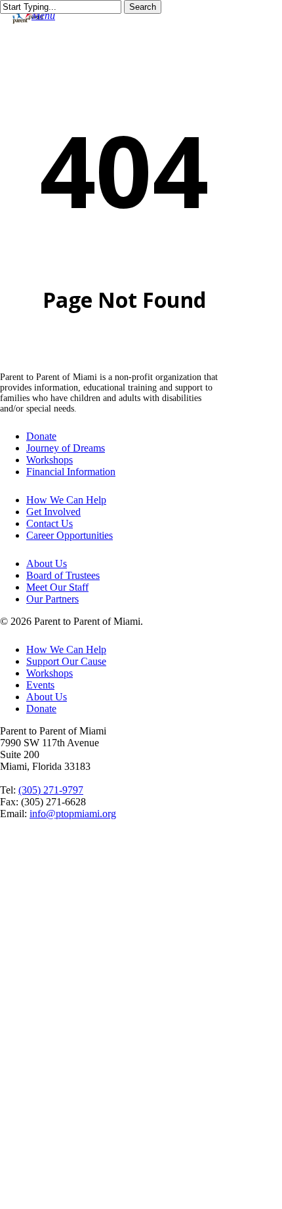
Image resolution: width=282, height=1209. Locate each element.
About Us (46, 563)
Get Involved (53, 511)
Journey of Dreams (65, 448)
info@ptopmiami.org (73, 813)
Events (40, 684)
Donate (41, 436)
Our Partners (52, 598)
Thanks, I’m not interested (141, 1192)
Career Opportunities (69, 535)
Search (142, 7)
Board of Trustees (63, 575)
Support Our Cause (66, 661)
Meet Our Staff (57, 587)
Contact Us (49, 523)
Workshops (49, 459)
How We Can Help (66, 499)
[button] (43, 15)
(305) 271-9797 (50, 789)
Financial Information (70, 471)
